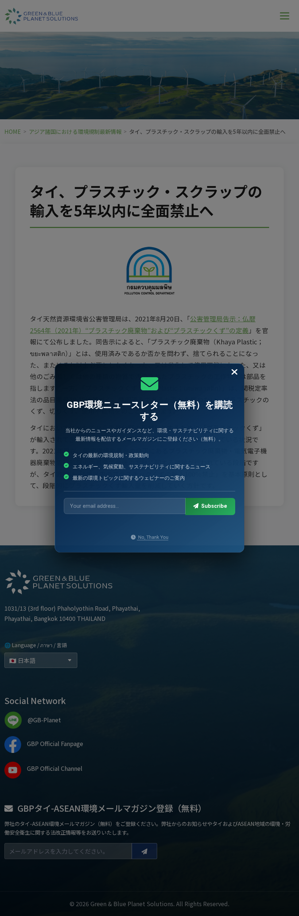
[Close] (234, 372)
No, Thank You (152, 537)
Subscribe (213, 506)
